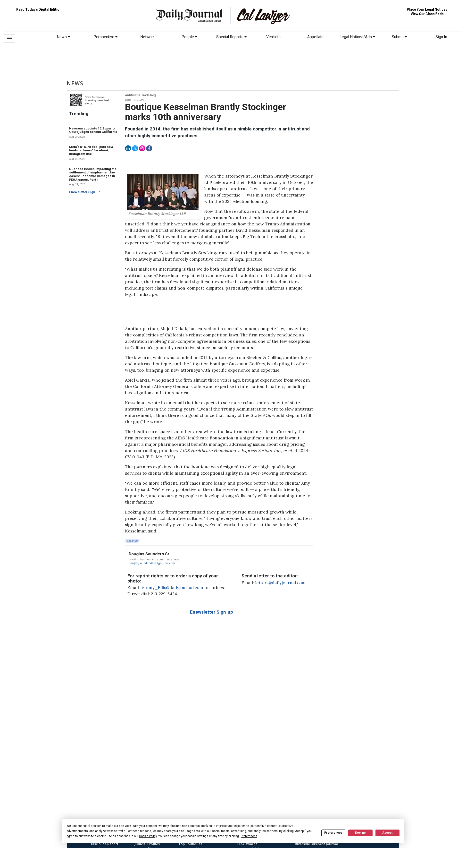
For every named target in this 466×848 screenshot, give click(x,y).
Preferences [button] (249, 836)
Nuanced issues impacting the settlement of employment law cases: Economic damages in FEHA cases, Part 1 (92, 174)
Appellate (315, 36)
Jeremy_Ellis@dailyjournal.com (171, 587)
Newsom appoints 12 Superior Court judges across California (93, 130)
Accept (387, 832)
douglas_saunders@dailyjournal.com (152, 563)
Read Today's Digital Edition (38, 9)
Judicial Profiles (147, 844)
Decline (360, 832)
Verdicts (273, 36)
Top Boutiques (190, 844)
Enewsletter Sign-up (84, 192)
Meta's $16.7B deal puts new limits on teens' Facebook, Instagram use (91, 150)
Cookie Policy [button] (148, 836)
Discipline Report (104, 844)
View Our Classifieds (427, 14)
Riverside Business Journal (316, 844)
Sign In (441, 36)
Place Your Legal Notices (427, 9)
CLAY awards (247, 844)
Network (147, 36)
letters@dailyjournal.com (280, 582)
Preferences (333, 832)
